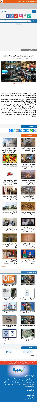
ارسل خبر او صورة (29, 398)
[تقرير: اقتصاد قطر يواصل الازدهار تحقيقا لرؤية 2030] (9, 306)
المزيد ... (3, 266)
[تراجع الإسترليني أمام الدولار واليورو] (27, 333)
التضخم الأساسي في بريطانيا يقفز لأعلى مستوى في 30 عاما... (27, 312)
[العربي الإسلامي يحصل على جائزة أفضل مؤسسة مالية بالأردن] (27, 292)
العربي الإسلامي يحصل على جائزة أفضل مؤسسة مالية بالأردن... (27, 298)
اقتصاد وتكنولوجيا (32, 50)
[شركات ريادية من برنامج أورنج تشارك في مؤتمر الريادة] (9, 279)
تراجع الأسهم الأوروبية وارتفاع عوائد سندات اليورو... (9, 298)
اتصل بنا (32, 393)
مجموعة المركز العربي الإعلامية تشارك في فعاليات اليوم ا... (9, 339)
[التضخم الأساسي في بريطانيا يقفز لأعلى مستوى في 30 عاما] (27, 306)
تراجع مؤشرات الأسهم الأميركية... (27, 325)
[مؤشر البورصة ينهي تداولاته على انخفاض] (9, 319)
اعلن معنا (31, 397)
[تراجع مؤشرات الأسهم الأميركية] (27, 319)
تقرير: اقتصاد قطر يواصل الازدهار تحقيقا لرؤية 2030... (9, 312)
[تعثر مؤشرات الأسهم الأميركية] (27, 279)
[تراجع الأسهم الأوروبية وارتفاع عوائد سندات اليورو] (9, 292)
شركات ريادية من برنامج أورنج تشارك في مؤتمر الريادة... (9, 285)
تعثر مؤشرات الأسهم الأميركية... (28, 284)
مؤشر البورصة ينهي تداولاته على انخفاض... (9, 326)
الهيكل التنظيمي (30, 395)
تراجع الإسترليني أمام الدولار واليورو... (27, 339)
